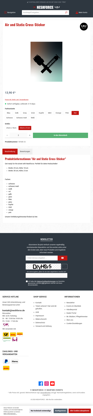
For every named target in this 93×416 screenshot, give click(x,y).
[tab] (10, 151)
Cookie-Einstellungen (74, 323)
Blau (8, 113)
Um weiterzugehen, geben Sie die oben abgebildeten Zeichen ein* (46, 272)
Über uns (69, 320)
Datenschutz (40, 323)
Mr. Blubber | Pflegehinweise (76, 317)
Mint (49, 113)
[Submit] (62, 258)
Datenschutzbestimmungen (46, 281)
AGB (42, 283)
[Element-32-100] (46, 62)
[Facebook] (40, 383)
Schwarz (9, 118)
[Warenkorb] (91, 11)
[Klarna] (15, 361)
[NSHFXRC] (84, 26)
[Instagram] (46, 383)
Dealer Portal (71, 313)
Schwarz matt (21, 118)
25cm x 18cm (11, 128)
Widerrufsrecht (41, 319)
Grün (33, 113)
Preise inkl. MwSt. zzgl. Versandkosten (16, 99)
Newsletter (70, 303)
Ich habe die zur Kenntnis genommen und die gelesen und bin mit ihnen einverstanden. (46, 283)
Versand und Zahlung (43, 326)
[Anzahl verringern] (7, 135)
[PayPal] (6, 361)
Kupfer (41, 113)
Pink (67, 113)
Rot (75, 113)
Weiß (33, 118)
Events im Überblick (73, 306)
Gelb (16, 113)
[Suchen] (66, 12)
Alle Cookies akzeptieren (79, 411)
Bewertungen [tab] (25, 151)
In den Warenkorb (60, 135)
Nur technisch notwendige (41, 411)
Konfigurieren (60, 411)
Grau (25, 113)
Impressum (39, 316)
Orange (58, 113)
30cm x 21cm (25, 128)
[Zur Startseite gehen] (46, 7)
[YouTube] (52, 383)
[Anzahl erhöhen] (29, 135)
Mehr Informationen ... (10, 414)
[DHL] (6, 368)
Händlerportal (71, 310)
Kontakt (38, 303)
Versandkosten (45, 393)
